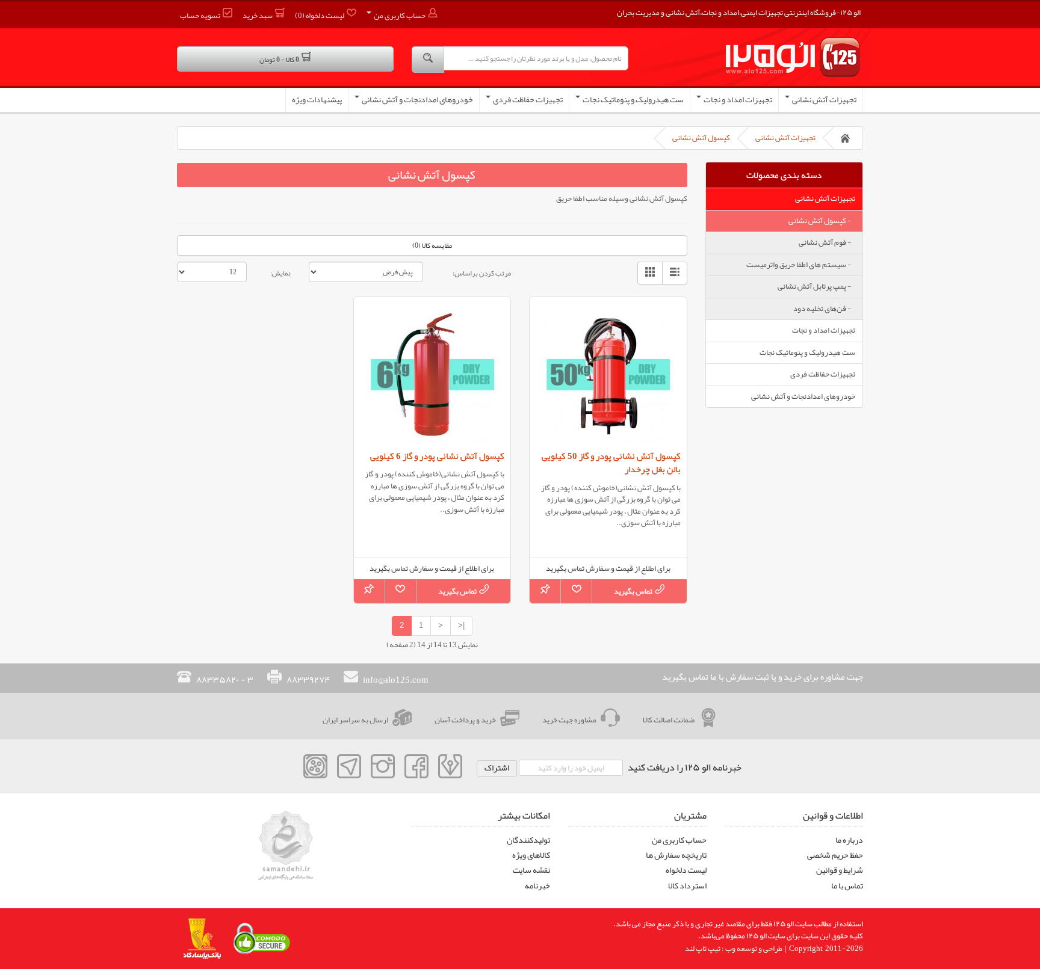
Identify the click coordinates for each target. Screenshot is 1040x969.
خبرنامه (537, 885)
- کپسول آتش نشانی (821, 221)
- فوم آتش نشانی (827, 242)
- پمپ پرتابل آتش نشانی (816, 286)
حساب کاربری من (679, 839)
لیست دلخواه (686, 869)
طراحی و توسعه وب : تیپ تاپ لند (733, 948)
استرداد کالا (687, 885)
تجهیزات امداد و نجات (737, 99)
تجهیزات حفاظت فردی (527, 99)
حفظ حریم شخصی (835, 854)
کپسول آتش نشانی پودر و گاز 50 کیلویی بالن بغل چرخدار (611, 463)
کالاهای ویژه (531, 854)
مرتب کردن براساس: (482, 272)
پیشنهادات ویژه (317, 99)
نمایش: (280, 272)
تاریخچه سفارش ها (676, 854)
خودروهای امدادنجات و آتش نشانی (417, 99)
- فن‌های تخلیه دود (824, 308)
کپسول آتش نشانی (701, 138)
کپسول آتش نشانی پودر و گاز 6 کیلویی (437, 456)
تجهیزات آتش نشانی (823, 99)
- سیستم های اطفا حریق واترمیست (800, 264)
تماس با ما (847, 885)
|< (461, 625)
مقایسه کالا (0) (432, 245)
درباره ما (849, 839)
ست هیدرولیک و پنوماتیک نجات (632, 99)
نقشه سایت (531, 869)
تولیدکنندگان (528, 839)
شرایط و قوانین (839, 869)
